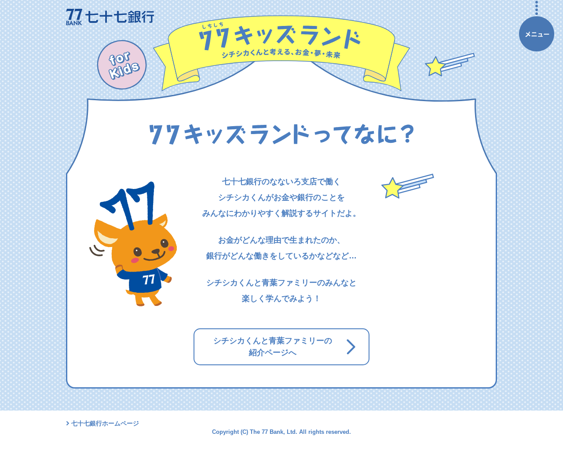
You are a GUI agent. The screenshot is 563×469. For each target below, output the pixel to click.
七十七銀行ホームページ (105, 423)
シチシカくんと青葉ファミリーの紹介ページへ (272, 346)
